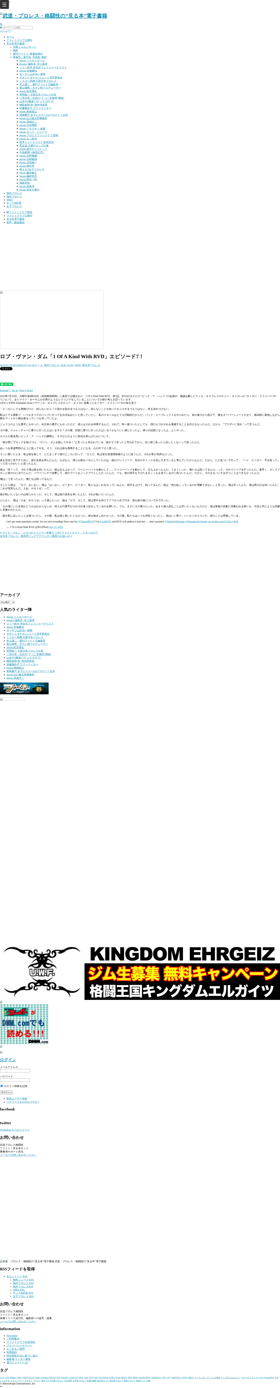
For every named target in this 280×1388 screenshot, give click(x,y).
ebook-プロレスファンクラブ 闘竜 (38, 135)
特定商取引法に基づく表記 (22, 1355)
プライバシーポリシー (19, 1345)
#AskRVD (105, 521)
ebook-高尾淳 (26, 186)
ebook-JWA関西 (28, 125)
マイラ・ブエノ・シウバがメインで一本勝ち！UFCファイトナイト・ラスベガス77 (49, 532)
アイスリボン (200, 1378)
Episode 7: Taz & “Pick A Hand (16, 390)
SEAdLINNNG (145, 1378)
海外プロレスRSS (23, 1286)
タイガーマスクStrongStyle (262, 1378)
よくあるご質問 (15, 1349)
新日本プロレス (91, 365)
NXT (91, 1378)
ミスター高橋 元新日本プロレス (37, 81)
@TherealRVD (86, 521)
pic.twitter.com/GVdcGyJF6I (223, 521)
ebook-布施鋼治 (28, 70)
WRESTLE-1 (176, 1378)
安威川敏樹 (92, 1381)
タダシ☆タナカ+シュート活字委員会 (40, 77)
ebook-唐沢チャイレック (33, 149)
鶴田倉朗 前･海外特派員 (33, 104)
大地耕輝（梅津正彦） (32, 152)
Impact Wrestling (41, 1378)
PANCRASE (103, 1378)
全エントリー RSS (16, 1276)
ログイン (8, 1060)
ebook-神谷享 (26, 166)
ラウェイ (37, 1381)
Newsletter (12, 1335)
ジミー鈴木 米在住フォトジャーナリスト (43, 67)
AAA (2, 1378)
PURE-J (112, 1378)
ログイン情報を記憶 (15, 1086)
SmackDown (157, 1378)
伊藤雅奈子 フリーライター (35, 108)
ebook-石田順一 (28, 162)
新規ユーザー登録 (16, 1098)
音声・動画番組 (15, 222)
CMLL (19, 1378)
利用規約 (11, 1352)
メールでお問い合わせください (18, 1155)
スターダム (246, 1378)
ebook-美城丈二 (28, 121)
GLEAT (31, 1378)
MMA (9, 199)
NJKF (80, 1378)
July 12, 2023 (56, 527)
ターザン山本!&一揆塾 (32, 74)
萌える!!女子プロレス (31, 169)
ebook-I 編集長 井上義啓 (33, 64)
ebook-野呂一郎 (28, 179)
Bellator (13, 1378)
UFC (169, 1378)
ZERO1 (191, 1378)
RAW (118, 1378)
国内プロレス (14, 193)
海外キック (141, 1381)
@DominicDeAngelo (197, 521)
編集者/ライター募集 (18, 1359)
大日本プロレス (79, 1381)
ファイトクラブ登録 (20, 212)
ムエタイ (28, 1381)
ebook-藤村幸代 (28, 176)
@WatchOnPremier (175, 521)
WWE (77, 365)
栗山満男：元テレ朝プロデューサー (40, 87)
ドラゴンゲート (17, 1381)
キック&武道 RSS (23, 1293)
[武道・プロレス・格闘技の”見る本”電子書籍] (53, 16)
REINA (124, 1378)
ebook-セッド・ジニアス (33, 132)
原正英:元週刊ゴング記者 (34, 145)
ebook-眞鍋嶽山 (28, 111)
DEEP (25, 1378)
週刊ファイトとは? (17, 1362)
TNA (164, 1378)
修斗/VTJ (45, 1381)
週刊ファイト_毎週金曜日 (28, 53)
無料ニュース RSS (23, 1279)
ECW (70, 365)
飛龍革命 (24, 183)
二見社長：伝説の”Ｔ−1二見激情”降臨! (41, 98)
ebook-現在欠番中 (29, 189)
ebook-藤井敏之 (28, 172)
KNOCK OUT (54, 1378)
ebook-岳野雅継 (28, 155)
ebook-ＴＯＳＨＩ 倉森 (32, 128)
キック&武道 (13, 202)
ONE (95, 1378)
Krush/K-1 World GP (69, 1378)
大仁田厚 (68, 1381)
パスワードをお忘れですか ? (22, 1102)
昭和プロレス (129, 1381)
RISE (130, 1378)
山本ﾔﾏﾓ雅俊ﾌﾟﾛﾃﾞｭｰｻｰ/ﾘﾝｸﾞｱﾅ (36, 101)
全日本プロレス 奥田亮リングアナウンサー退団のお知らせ (35, 536)
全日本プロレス (57, 1381)
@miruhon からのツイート (15, 1130)
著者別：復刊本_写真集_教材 (30, 57)
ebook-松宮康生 (28, 91)
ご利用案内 (12, 1338)
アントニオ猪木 (213, 1378)
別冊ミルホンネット (24, 47)
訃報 (148, 1381)
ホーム (10, 36)
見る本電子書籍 (15, 43)
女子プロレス (14, 206)
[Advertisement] (140, 249)
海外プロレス (14, 196)
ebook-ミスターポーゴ (32, 60)
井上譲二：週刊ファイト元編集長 (38, 84)
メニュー (5, 30)
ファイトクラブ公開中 (19, 40)
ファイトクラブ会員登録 (20, 1342)
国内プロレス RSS (23, 1283)
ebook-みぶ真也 (28, 138)
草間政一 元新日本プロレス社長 (37, 94)
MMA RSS (19, 1289)
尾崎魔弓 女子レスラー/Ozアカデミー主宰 (43, 115)
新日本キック (103, 1381)
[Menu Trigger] (4, 4)
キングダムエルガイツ (230, 1378)
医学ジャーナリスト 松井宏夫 (36, 142)
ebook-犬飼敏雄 (28, 159)
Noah (86, 1378)
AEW (63, 365)
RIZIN (135, 1378)
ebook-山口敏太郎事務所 (33, 118)
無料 (15, 50)
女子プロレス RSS (23, 1296)
